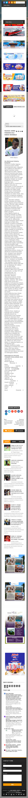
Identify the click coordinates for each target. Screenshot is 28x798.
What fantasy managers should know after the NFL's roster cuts (14, 721)
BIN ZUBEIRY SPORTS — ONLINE (13, 744)
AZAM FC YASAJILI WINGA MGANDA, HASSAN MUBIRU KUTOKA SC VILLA (16, 507)
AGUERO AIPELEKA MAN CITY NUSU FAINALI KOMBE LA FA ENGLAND (17, 477)
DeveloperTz (19, 792)
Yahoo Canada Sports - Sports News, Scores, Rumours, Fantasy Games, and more (14, 718)
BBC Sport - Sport (10, 728)
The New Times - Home (11, 739)
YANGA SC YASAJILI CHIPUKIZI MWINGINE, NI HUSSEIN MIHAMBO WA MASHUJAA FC (17, 522)
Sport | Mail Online (10, 693)
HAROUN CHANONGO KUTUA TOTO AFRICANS (17, 461)
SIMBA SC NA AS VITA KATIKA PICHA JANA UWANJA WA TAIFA (17, 447)
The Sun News (9, 706)
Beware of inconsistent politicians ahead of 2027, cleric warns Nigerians (14, 708)
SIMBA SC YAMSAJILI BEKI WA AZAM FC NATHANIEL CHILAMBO (17, 537)
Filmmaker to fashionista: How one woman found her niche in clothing (13, 741)
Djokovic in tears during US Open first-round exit (17, 731)
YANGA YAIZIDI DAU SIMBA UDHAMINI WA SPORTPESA (12, 747)
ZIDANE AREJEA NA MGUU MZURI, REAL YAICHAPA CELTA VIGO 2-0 (17, 492)
